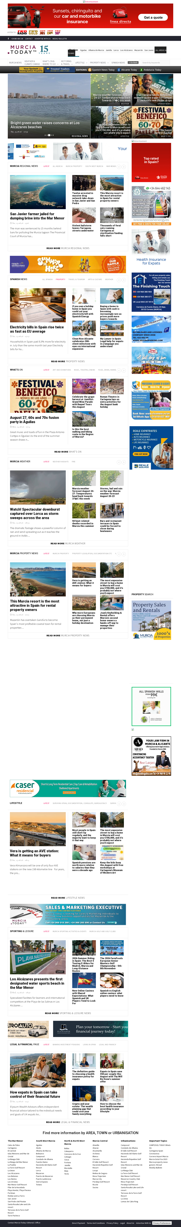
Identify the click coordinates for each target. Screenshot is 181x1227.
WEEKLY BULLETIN (59, 38)
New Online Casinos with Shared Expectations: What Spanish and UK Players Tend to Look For (83, 997)
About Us (130, 1223)
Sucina (95, 1187)
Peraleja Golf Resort (101, 1181)
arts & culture (95, 279)
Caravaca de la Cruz (72, 1154)
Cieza (66, 1159)
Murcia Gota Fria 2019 (158, 1159)
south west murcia (94, 166)
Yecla (66, 1173)
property (60, 279)
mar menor (111, 166)
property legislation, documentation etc (92, 553)
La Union (11, 1170)
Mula (66, 1171)
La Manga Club (14, 1159)
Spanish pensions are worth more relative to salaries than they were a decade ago (83, 866)
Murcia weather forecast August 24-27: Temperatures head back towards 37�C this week (83, 493)
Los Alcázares (126, 50)
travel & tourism (76, 279)
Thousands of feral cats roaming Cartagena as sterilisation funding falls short (111, 230)
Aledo (38, 1148)
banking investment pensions (66, 1044)
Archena (96, 1153)
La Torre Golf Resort (16, 1167)
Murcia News (15, 62)
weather (109, 279)
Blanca (95, 1156)
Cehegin (67, 1157)
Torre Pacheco (14, 1215)
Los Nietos (12, 1179)
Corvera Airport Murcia (158, 1156)
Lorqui (95, 1170)
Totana (39, 1184)
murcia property (74, 166)
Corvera (96, 1159)
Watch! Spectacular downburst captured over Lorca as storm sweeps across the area (35, 513)
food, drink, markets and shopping (114, 370)
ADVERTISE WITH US (42, 38)
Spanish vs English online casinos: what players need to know (111, 993)
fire (74, 461)
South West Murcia (45, 1140)
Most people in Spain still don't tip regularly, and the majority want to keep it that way (84, 835)
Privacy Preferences (162, 1223)
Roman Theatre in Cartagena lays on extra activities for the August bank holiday (110, 401)
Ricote (95, 1184)
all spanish (47, 279)
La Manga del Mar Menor (18, 1162)
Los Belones (13, 1176)
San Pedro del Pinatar (17, 1201)
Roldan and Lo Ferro (16, 1196)
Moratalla (68, 1168)
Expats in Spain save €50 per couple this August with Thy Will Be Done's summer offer (111, 1076)
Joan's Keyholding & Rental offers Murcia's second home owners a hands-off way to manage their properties (111, 620)
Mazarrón (138, 50)
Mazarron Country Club (130, 1179)
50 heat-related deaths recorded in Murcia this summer (83, 523)
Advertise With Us (143, 1223)
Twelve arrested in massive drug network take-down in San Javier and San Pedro (83, 198)
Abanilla (96, 1145)
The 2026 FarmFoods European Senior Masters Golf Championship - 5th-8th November (111, 963)
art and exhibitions (62, 370)
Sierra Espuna (42, 1181)
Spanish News (118, 62)
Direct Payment (78, 1223)
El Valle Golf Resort (101, 1162)
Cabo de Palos (14, 1145)
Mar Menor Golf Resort (17, 1184)
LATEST (46, 166)
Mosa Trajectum (99, 1176)
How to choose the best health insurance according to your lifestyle (112, 1108)
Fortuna (67, 1162)
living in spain (89, 1044)
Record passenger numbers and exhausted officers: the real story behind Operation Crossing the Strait (83, 345)
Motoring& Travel (66, 62)
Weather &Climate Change (32, 62)
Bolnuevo (40, 1153)
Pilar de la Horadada (16, 1187)
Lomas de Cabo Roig (129, 1201)
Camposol (40, 1156)
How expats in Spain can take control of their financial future (35, 1094)
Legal (122, 1223)
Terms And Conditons (96, 1223)
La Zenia (124, 1198)
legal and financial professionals (115, 1044)
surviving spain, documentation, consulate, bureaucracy (80, 803)
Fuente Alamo (42, 1162)
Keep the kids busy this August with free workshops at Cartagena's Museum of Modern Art (111, 867)
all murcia (58, 166)
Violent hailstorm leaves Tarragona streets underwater (83, 228)
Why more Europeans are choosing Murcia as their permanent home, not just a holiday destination (83, 618)
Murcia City (97, 1179)
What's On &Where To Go (49, 62)
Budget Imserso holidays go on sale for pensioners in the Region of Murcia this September (36, 331)
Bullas (66, 1148)
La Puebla (12, 1165)
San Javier (149, 50)
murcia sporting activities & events (69, 931)
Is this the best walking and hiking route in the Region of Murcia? (82, 433)
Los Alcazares (14, 1173)
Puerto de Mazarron (44, 1176)
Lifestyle (80, 62)
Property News (98, 62)
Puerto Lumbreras (43, 1179)
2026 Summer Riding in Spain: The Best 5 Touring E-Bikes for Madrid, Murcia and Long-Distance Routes (83, 964)
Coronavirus (154, 1153)
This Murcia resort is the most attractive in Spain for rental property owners (111, 197)
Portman (11, 1193)
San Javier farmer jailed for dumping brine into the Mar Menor (37, 216)
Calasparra (68, 1151)
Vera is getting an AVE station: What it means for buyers (83, 583)
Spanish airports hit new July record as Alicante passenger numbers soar (111, 310)
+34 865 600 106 (17, 38)
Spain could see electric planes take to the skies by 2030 (111, 341)
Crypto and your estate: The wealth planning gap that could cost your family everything (82, 1109)
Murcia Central (100, 1140)
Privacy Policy (112, 1223)
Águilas (83, 50)
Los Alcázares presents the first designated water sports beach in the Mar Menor (37, 983)
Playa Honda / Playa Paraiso (19, 1190)
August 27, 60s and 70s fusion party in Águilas (34, 420)
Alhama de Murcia (96, 50)
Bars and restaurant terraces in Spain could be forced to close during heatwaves (110, 526)
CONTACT (29, 38)
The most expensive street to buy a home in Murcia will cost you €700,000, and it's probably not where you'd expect (111, 586)
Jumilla (109, 50)
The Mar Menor (15, 1140)
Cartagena (12, 1148)
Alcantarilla (97, 1150)
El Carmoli (12, 1150)
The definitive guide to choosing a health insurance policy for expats (83, 1075)
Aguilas (39, 1145)
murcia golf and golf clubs (103, 931)
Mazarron (40, 1173)
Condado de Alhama (44, 1159)
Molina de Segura (100, 1173)
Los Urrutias (13, 1181)
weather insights (61, 461)
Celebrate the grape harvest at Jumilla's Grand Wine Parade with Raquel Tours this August (83, 401)
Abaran (96, 1148)
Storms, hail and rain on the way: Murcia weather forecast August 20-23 (111, 492)
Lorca (116, 50)
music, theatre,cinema (84, 370)
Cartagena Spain (156, 1150)
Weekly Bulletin (155, 1167)
